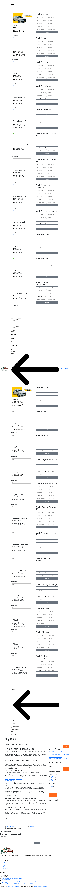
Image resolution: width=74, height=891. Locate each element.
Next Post (33, 826)
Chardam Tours (15, 722)
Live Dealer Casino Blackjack (11, 780)
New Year (53, 782)
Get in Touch (64, 368)
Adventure (53, 776)
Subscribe (53, 795)
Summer (52, 784)
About (13, 351)
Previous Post (11, 826)
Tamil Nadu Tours (16, 724)
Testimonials (15, 729)
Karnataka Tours (16, 726)
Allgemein (53, 777)
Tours (13, 689)
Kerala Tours (15, 723)
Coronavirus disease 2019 (54, 753)
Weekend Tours (15, 720)
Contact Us (14, 735)
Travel (52, 786)
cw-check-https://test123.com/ (55, 751)
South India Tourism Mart (13, 886)
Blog (12, 731)
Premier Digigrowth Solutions (40, 886)
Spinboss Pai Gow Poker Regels (55, 757)
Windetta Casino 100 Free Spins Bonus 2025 (14, 758)
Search (50, 744)
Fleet (12, 353)
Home (13, 350)
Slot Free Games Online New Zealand (13, 816)
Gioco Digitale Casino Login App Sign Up (13, 779)
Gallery (13, 728)
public (52, 783)
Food (52, 780)
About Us (5, 864)
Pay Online (14, 733)
